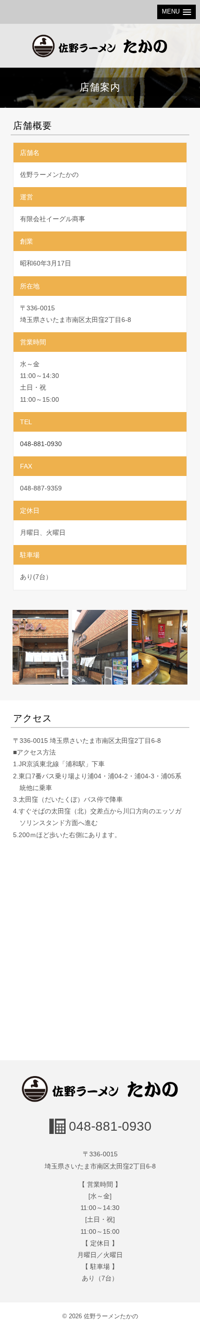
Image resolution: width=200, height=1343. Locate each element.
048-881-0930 (41, 444)
